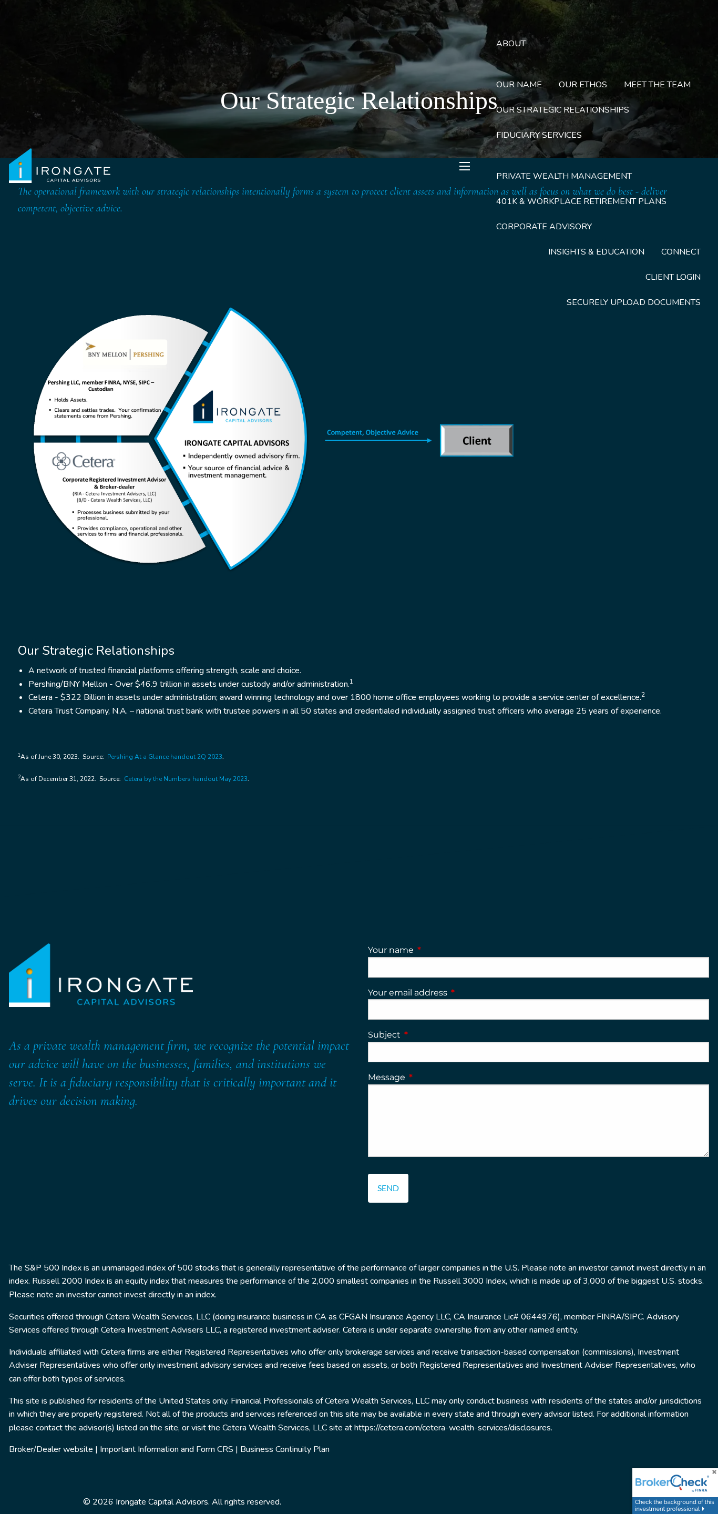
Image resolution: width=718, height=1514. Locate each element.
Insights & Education (596, 252)
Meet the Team (657, 84)
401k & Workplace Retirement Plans (581, 201)
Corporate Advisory (544, 226)
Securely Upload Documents (634, 302)
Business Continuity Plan (285, 1449)
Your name (434, 950)
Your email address (451, 993)
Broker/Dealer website (51, 1449)
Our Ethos (583, 84)
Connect (681, 252)
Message (430, 1077)
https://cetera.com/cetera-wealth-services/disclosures (452, 1428)
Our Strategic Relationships (562, 110)
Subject (428, 1035)
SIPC (633, 1317)
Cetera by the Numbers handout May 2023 (186, 779)
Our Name (519, 84)
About (511, 43)
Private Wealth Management (564, 176)
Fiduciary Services (539, 135)
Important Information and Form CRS (166, 1449)
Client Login (673, 277)
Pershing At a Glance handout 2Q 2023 (164, 757)
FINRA (609, 1317)
